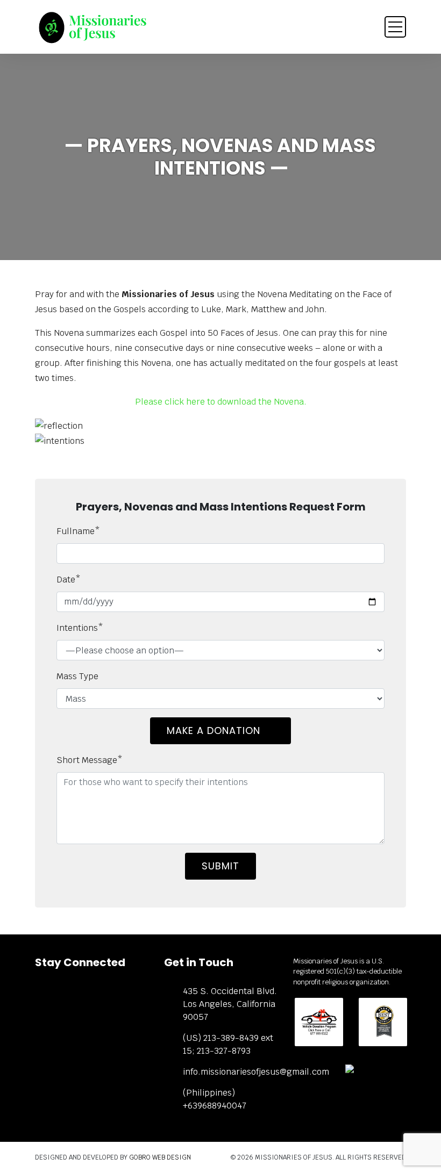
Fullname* (78, 531)
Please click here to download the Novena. (221, 401)
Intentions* (79, 628)
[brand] (91, 27)
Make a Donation (215, 730)
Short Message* (89, 760)
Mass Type (77, 676)
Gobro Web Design (160, 1157)
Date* (68, 579)
